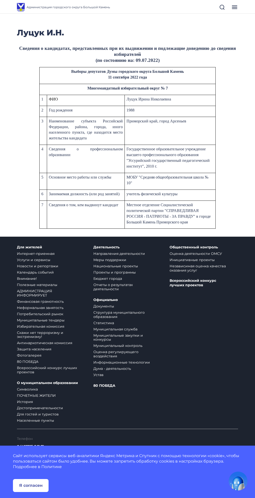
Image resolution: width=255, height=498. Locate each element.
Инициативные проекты (192, 260)
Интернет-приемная (36, 253)
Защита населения (34, 349)
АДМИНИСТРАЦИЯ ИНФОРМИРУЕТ (34, 293)
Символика (27, 389)
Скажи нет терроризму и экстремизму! (40, 334)
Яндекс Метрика (117, 455)
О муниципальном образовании (47, 383)
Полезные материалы (37, 285)
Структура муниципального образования (119, 314)
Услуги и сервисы (33, 260)
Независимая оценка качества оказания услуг (198, 268)
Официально (105, 300)
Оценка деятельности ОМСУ (196, 253)
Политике (51, 466)
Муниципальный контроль (117, 345)
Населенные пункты (35, 420)
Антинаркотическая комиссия (44, 343)
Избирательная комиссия (40, 326)
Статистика (103, 323)
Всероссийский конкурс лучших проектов (47, 370)
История (25, 401)
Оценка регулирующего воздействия (115, 354)
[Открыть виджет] (238, 481)
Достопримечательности (40, 408)
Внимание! (27, 278)
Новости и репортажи (37, 266)
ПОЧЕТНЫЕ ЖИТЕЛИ (36, 395)
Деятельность (106, 247)
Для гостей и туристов (38, 414)
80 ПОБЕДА (27, 361)
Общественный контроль (194, 247)
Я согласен (31, 485)
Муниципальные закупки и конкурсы (118, 337)
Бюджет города (107, 278)
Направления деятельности (119, 253)
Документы (103, 306)
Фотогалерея (29, 355)
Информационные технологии (121, 362)
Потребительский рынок (40, 314)
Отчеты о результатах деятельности (113, 287)
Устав (98, 375)
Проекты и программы (114, 272)
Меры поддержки (109, 260)
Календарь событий (35, 272)
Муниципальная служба (115, 329)
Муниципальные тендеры (40, 320)
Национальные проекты (115, 266)
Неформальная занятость (40, 307)
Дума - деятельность (112, 368)
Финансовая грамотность (40, 301)
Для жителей (29, 247)
